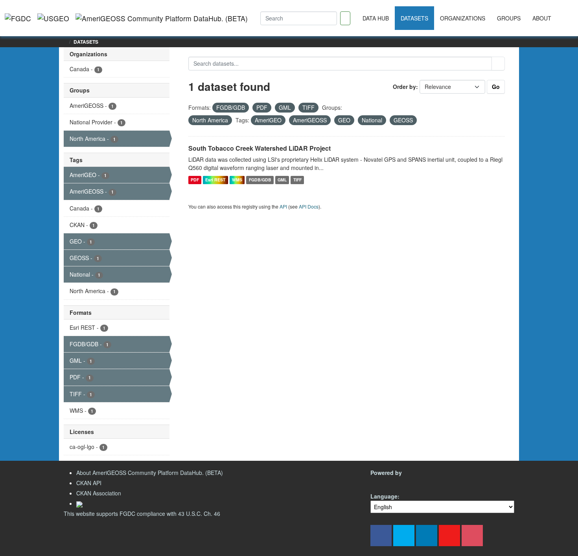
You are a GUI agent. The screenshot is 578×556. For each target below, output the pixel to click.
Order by (404, 87)
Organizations (462, 18)
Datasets (414, 18)
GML (282, 180)
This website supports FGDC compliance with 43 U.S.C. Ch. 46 (142, 513)
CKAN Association (98, 493)
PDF (195, 180)
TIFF (297, 180)
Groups (509, 18)
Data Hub (376, 18)
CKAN (383, 482)
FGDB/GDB (260, 180)
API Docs (308, 206)
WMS (237, 180)
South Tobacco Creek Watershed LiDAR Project (259, 148)
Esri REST (215, 180)
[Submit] (498, 63)
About (541, 18)
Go (496, 87)
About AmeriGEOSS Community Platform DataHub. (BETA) (149, 473)
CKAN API (88, 483)
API (283, 206)
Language (384, 496)
